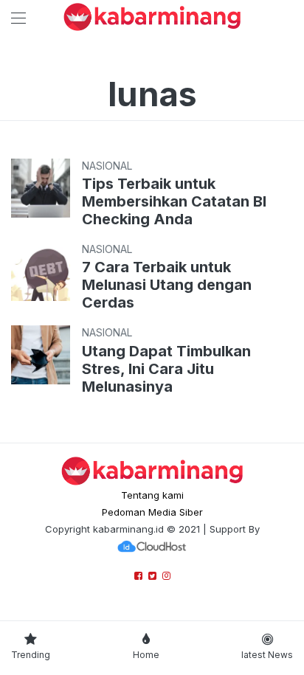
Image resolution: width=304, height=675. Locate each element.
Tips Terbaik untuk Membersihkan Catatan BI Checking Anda (174, 201)
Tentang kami (152, 495)
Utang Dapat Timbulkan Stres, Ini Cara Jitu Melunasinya (166, 368)
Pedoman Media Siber (152, 512)
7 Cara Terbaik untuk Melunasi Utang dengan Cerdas (167, 284)
